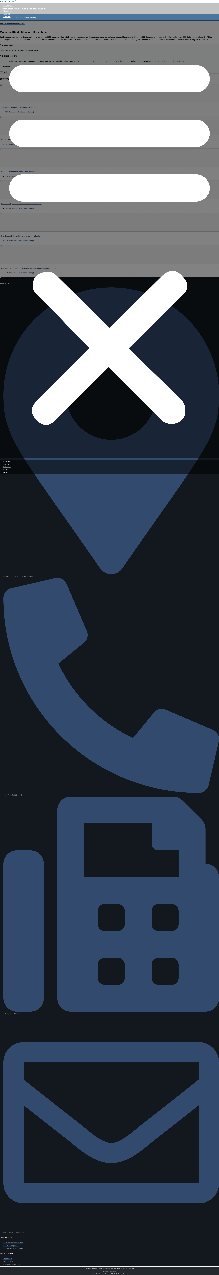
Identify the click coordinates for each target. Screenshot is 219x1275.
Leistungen (7, 5)
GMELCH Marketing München (125, 1268)
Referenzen (8, 11)
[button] (109, 239)
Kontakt (6, 17)
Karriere (6, 14)
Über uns (7, 8)
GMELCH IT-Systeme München (107, 1268)
